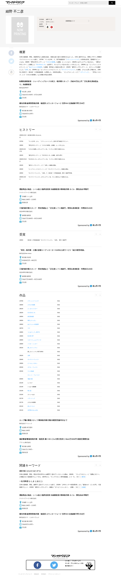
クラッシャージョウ (72, 59)
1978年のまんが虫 (33, 410)
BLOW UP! (31, 336)
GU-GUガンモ (40, 64)
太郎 (26, 69)
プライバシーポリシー (54, 574)
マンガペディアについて (25, 574)
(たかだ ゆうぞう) (30, 471)
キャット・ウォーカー (34, 375)
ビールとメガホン (32, 363)
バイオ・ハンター (32, 344)
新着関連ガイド (70, 21)
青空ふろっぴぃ (32, 320)
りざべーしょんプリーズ (34, 340)
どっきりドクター (32, 308)
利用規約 (43, 574)
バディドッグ (84, 72)
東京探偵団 (31, 316)
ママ (29, 328)
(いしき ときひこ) (30, 481)
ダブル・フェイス (32, 367)
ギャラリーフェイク (68, 69)
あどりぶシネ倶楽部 (35, 67)
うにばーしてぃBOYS (34, 332)
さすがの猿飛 (51, 62)
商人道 (29, 390)
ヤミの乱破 (31, 371)
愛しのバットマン (32, 347)
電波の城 (30, 379)
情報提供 (36, 574)
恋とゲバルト (31, 406)
